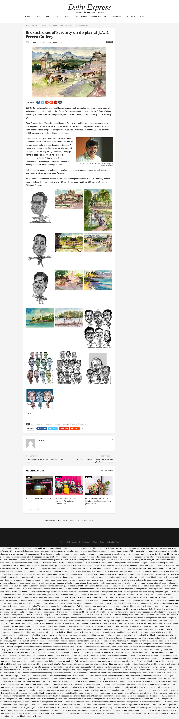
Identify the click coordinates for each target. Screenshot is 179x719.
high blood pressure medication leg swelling (22, 650)
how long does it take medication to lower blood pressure (110, 632)
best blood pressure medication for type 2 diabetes (102, 655)
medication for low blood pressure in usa (94, 676)
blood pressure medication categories (31, 676)
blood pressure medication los (140, 600)
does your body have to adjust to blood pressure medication (137, 658)
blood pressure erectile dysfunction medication (104, 638)
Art (32, 424)
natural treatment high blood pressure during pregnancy (48, 652)
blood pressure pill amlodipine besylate (15, 557)
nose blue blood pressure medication (102, 551)
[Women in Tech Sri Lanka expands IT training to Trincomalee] (69, 485)
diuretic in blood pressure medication (77, 684)
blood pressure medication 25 (100, 594)
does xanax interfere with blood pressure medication (42, 618)
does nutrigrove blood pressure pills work (34, 670)
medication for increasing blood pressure (107, 710)
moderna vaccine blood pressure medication (78, 557)
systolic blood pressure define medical (69, 699)
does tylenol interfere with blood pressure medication (154, 664)
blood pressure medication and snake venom (123, 679)
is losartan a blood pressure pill (100, 641)
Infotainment (116, 16)
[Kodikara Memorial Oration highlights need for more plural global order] (99, 485)
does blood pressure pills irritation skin (76, 574)
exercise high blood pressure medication (119, 623)
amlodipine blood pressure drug (25, 664)
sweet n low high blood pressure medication (17, 571)
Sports (56, 16)
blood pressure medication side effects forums (30, 687)
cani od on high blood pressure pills (138, 673)
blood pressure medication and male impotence (81, 609)
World (47, 16)
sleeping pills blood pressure (124, 568)
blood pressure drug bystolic (134, 571)
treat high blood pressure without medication (88, 693)
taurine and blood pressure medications (100, 577)
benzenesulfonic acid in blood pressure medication (106, 583)
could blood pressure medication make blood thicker (34, 589)
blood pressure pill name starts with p (58, 612)
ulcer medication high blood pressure (111, 705)
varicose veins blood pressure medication (82, 664)
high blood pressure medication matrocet (77, 571)
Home (27, 16)
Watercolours (83, 424)
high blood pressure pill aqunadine (81, 603)
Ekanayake (49, 424)
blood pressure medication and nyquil (103, 687)
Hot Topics (130, 16)
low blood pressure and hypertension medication (22, 603)
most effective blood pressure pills (154, 594)
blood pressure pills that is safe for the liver (72, 548)
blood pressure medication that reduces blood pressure (146, 548)
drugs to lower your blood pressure (46, 577)
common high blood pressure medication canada (35, 705)
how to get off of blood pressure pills (82, 563)
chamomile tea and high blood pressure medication (127, 667)
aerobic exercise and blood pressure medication (61, 554)
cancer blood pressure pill (120, 635)
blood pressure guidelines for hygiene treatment (121, 713)
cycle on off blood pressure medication (66, 626)
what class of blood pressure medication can (133, 652)
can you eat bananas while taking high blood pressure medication (76, 644)
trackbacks (70, 520)
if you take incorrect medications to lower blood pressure (68, 658)
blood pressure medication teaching (140, 592)
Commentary (81, 16)
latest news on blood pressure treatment (156, 615)
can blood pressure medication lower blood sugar (145, 650)
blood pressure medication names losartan (119, 612)
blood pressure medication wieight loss (88, 650)
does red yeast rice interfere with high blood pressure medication (38, 597)
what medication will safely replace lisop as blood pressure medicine (75, 621)
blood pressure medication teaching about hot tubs (70, 580)
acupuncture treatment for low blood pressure (123, 554)
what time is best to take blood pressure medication (81, 615)
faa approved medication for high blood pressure (25, 655)
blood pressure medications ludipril (105, 589)
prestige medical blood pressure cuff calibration (61, 667)
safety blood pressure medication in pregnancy (51, 586)
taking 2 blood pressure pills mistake (134, 702)
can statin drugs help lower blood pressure (125, 699)
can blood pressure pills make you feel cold (127, 661)
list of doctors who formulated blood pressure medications (55, 568)
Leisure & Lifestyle (98, 16)
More (142, 16)
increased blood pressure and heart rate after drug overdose (32, 594)
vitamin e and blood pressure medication (106, 618)
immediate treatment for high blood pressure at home (131, 690)
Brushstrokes (39, 424)
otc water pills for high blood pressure (162, 589)
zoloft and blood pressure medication (71, 635)
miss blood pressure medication (124, 696)
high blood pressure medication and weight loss (34, 583)
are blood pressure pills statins (23, 609)
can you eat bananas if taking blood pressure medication (76, 600)
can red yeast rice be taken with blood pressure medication (128, 606)
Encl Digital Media (112, 542)
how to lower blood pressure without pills (64, 713)
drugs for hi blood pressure (81, 702)
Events (109, 42)
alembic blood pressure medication (63, 623)
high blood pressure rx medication (113, 560)
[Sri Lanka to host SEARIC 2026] (39, 485)
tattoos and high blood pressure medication (115, 647)
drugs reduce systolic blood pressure (149, 708)
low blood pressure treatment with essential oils (48, 679)
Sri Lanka (74, 424)
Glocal (37, 16)
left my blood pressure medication (56, 681)
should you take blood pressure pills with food (17, 600)
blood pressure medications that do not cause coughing (144, 626)
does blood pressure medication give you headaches (122, 597)
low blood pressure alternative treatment (31, 710)
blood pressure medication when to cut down (160, 644)
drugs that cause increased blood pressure (64, 673)
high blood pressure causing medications (38, 566)
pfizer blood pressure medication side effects (51, 629)
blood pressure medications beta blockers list (153, 574)
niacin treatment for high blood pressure (142, 563)
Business (67, 16)
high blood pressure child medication (39, 551)
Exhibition (58, 424)
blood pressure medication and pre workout (40, 696)
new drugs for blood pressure (20, 702)
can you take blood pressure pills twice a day (130, 681)
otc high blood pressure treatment (13, 548)
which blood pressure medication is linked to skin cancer (123, 586)
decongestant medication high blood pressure (24, 632)
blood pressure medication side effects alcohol (108, 566)
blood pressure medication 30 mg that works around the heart (40, 606)
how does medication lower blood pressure (144, 603)
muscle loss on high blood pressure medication (21, 693)
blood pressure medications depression (49, 647)
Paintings (66, 424)
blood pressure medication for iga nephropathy (100, 670)
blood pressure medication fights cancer (149, 557)
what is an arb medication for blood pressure (141, 580)
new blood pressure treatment (134, 684)
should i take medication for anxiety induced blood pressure (126, 629)
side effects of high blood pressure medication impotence (38, 560)
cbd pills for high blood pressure (155, 693)
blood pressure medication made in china (54, 690)
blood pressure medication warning (13, 708)
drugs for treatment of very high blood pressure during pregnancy (37, 661)
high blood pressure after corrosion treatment (68, 592)
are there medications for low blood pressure (46, 641)
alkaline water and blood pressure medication (78, 708)
